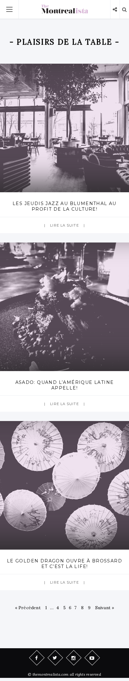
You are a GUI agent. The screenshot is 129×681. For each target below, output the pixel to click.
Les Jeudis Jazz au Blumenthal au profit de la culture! (64, 206)
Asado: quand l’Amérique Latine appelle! (64, 385)
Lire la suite (64, 225)
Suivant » (104, 607)
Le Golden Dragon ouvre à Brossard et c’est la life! (64, 563)
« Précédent (28, 607)
